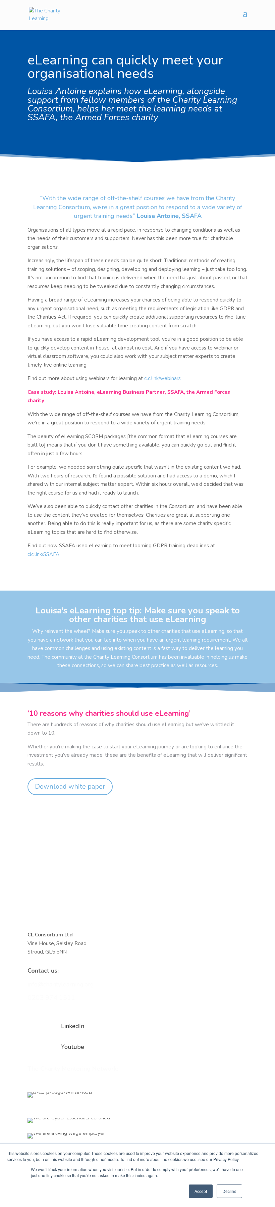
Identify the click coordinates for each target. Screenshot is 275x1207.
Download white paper (70, 786)
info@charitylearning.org (61, 984)
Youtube (72, 1047)
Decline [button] (229, 1191)
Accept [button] (201, 1191)
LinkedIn (72, 1026)
